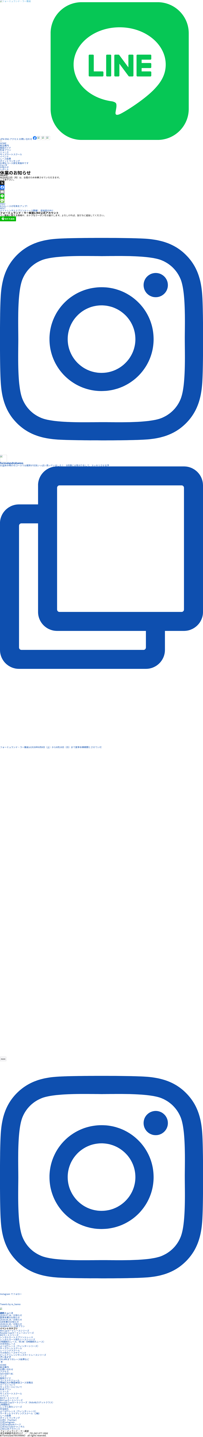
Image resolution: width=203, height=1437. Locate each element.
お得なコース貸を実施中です (14, 163)
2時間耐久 (5, 1404)
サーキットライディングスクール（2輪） (20, 1413)
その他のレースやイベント (13, 1352)
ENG (7, 139)
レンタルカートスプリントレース (16, 1337)
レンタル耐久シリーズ (11, 1406)
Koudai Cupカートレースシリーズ (17, 1332)
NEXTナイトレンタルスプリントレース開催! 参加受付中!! (26, 209)
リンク (3, 1376)
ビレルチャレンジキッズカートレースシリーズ (23, 1354)
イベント (4, 156)
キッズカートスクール (11, 154)
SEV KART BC (6, 1373)
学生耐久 (4, 1409)
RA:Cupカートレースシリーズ (14, 1330)
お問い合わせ (25, 139)
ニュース (4, 152)
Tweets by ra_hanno (10, 1304)
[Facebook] (101, 187)
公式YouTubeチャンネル (12, 1426)
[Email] (101, 191)
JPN (2, 139)
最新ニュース (6, 1313)
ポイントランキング (10, 160)
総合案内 (4, 145)
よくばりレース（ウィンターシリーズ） (19, 1346)
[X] (101, 183)
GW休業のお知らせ (11, 1320)
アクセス (14, 139)
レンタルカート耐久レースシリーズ (17, 1339)
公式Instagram (7, 1422)
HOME (3, 143)
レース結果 (5, 158)
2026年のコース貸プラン (12, 1325)
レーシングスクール (10, 1350)
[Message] (101, 200)
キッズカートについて (11, 1387)
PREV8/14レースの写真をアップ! (13, 205)
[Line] (101, 196)
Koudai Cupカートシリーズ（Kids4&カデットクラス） (27, 1402)
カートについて (7, 1384)
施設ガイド (5, 147)
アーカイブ (5, 1357)
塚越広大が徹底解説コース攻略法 (16, 1382)
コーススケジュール (10, 1380)
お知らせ (4, 167)
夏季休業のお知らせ (11, 1316)
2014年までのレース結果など (14, 1359)
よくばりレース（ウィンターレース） (18, 1411)
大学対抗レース (7, 1343)
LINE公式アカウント (10, 1428)
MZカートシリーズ (9, 1335)
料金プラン (5, 149)
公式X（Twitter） (9, 1420)
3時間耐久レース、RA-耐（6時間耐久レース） (22, 1341)
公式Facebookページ (10, 1424)
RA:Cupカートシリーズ (11, 1400)
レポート (4, 169)
